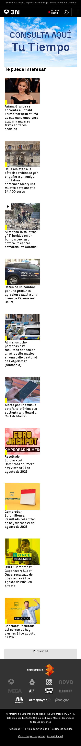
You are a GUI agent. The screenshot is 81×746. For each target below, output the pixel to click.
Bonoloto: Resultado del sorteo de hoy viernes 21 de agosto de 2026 (20, 631)
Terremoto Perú (14, 2)
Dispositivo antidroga (36, 2)
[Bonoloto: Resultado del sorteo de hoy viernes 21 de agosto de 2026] (22, 611)
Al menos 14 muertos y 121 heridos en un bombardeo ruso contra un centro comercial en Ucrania (21, 239)
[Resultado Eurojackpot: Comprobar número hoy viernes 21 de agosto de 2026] (22, 441)
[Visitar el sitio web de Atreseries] (32, 691)
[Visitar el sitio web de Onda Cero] (49, 691)
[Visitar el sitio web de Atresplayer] (40, 700)
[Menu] (76, 12)
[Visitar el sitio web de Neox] (49, 682)
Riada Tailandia (58, 2)
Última (55, 12)
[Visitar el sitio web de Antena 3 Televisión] (15, 682)
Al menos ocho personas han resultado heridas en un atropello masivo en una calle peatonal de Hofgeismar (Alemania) (21, 353)
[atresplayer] (66, 12)
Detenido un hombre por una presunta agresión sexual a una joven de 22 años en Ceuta (21, 294)
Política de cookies (62, 728)
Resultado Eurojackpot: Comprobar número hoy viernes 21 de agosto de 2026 (19, 464)
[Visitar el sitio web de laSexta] (32, 682)
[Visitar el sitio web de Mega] (15, 691)
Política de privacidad (36, 728)
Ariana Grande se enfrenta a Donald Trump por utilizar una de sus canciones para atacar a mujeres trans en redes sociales (21, 118)
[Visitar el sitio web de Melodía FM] (19, 700)
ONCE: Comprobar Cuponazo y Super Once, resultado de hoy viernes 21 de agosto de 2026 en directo (19, 576)
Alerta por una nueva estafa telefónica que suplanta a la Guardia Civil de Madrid (21, 410)
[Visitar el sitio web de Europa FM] (66, 691)
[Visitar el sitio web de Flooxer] (62, 700)
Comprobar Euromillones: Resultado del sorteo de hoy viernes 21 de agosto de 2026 (20, 519)
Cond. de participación (31, 736)
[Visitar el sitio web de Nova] (66, 682)
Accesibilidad (55, 736)
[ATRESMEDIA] (40, 670)
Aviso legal (15, 728)
